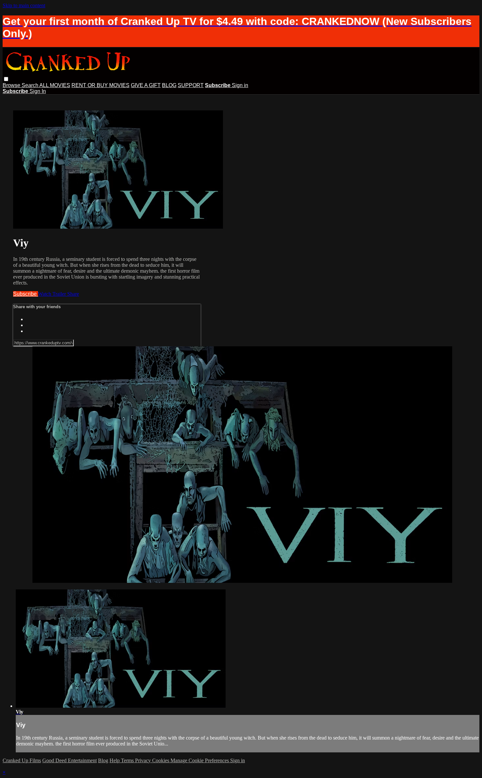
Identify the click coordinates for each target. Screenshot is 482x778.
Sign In (38, 91)
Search (30, 85)
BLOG (169, 85)
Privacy (143, 760)
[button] (6, 79)
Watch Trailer (52, 294)
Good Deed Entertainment (69, 760)
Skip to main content (24, 5)
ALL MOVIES (54, 85)
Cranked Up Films (22, 760)
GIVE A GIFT (146, 85)
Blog (103, 760)
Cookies (161, 760)
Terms (128, 760)
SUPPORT (191, 85)
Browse (12, 85)
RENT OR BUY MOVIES (100, 85)
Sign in (240, 85)
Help (115, 760)
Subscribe (25, 294)
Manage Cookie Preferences (200, 760)
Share (73, 294)
